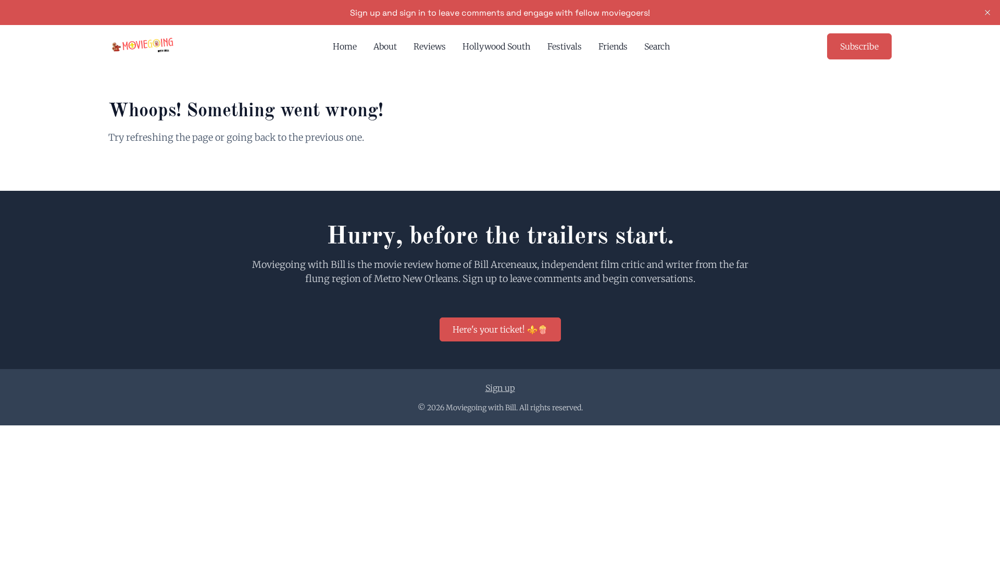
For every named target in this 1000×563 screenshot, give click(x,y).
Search (657, 46)
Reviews (430, 46)
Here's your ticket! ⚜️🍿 (500, 329)
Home (345, 46)
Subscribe (859, 46)
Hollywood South (497, 46)
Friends (613, 46)
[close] (987, 12)
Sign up (500, 388)
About (385, 46)
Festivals (564, 46)
